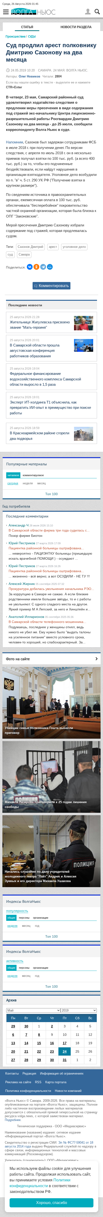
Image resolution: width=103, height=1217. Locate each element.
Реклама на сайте (18, 1082)
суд (10, 254)
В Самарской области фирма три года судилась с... (49, 530)
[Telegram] (43, 267)
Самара (24, 254)
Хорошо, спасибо (51, 1203)
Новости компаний (68, 1091)
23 (52, 1051)
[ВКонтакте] (30, 267)
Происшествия (15, 36)
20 (13, 1051)
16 (52, 1043)
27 (13, 1060)
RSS (38, 1082)
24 (65, 1051)
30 (26, 1026)
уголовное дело (74, 247)
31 (65, 1060)
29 (13, 1026)
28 (26, 1060)
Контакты (12, 1073)
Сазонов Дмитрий (30, 247)
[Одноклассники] (36, 267)
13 (13, 1043)
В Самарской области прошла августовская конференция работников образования (34, 350)
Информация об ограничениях (62, 1073)
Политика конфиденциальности (28, 1091)
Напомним (14, 142)
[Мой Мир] (50, 267)
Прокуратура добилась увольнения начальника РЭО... (51, 589)
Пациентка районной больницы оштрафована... (46, 548)
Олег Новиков (29, 76)
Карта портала (55, 1082)
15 (39, 1043)
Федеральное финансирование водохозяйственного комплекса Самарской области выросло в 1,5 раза (45, 379)
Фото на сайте (18, 659)
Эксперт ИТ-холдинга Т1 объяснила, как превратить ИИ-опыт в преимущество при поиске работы (50, 407)
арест (53, 247)
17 (65, 1043)
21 (26, 1051)
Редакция (29, 1073)
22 (39, 1051)
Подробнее (13, 1120)
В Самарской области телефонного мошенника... (47, 622)
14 (26, 1043)
